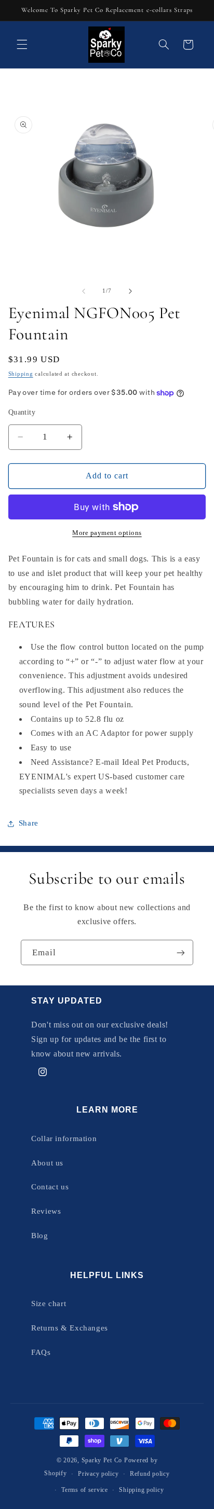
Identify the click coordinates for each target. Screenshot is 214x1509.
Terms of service (84, 1490)
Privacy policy (98, 1474)
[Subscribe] (181, 952)
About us (47, 1163)
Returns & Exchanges (69, 1328)
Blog (39, 1235)
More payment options (107, 533)
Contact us (50, 1187)
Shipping (20, 374)
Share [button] (28, 823)
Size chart (48, 1303)
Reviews (46, 1211)
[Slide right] (130, 291)
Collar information (64, 1138)
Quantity (21, 412)
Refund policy (150, 1474)
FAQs (41, 1352)
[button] (22, 45)
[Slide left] (83, 291)
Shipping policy (141, 1490)
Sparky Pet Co (102, 1460)
